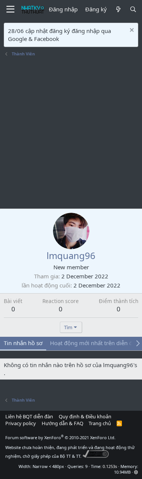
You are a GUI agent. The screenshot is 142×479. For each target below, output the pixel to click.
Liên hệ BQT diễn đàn (29, 416)
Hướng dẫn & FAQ (62, 423)
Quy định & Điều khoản (85, 416)
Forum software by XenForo (60, 437)
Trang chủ (100, 423)
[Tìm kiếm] (133, 9)
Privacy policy (20, 423)
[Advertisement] (71, 134)
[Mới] (118, 9)
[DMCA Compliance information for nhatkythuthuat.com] (96, 456)
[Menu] (10, 9)
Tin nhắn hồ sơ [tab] (23, 343)
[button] (136, 472)
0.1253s (110, 466)
